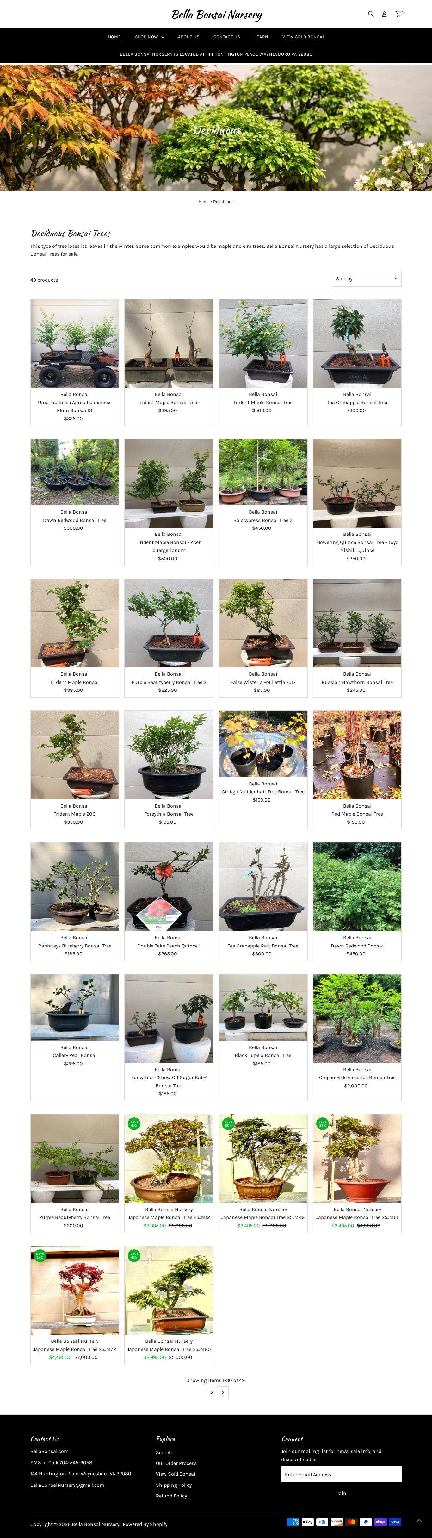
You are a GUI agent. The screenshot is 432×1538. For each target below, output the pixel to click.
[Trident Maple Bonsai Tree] (263, 343)
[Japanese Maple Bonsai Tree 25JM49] (263, 1158)
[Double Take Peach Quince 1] (169, 886)
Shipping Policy (174, 1485)
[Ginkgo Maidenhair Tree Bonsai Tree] (263, 744)
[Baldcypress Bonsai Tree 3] (263, 472)
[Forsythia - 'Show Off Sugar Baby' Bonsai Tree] (169, 1018)
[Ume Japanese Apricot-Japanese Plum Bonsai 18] (75, 343)
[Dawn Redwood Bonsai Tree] (75, 472)
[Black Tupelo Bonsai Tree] (263, 1007)
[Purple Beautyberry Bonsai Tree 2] (169, 623)
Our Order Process (176, 1463)
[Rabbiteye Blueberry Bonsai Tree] (75, 886)
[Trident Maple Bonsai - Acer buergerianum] (169, 483)
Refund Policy (171, 1496)
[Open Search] (371, 14)
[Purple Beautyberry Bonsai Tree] (75, 1158)
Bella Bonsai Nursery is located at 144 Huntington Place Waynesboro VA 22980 (216, 54)
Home (114, 37)
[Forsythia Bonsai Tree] (169, 755)
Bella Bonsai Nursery (216, 14)
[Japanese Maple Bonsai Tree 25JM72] (75, 1290)
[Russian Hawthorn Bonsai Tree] (357, 623)
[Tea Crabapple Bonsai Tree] (357, 343)
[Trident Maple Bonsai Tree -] (169, 343)
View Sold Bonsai (303, 37)
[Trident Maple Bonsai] (75, 623)
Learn (261, 37)
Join (341, 1493)
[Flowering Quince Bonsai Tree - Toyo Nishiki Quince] (357, 483)
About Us (189, 37)
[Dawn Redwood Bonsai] (357, 886)
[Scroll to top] (419, 1520)
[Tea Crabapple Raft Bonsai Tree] (263, 886)
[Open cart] (398, 14)
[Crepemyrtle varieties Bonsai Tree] (357, 1018)
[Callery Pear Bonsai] (75, 1007)
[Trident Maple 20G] (75, 755)
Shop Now (147, 37)
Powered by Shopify (145, 1524)
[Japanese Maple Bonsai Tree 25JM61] (357, 1158)
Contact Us (226, 37)
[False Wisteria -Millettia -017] (263, 623)
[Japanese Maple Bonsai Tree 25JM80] (169, 1290)
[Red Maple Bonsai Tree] (357, 755)
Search (164, 1452)
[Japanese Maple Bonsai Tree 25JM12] (169, 1158)
